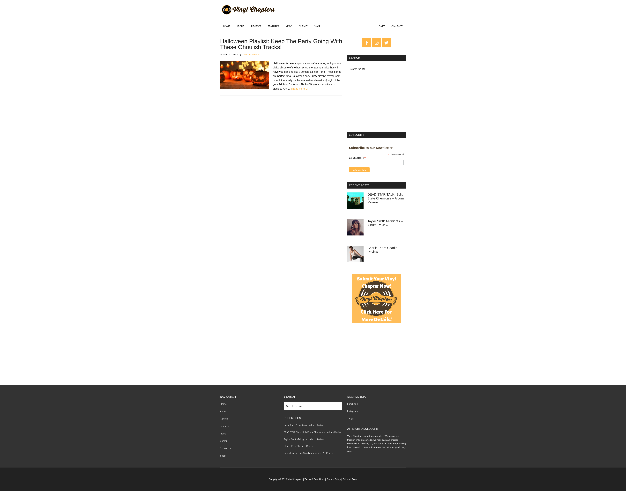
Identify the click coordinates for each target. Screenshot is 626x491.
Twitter (350, 419)
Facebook (352, 404)
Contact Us (225, 448)
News (223, 433)
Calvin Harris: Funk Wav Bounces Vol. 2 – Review (308, 453)
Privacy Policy (334, 479)
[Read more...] (299, 88)
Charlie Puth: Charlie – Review (298, 446)
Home (223, 404)
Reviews (224, 419)
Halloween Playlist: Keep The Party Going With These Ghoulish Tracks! (281, 44)
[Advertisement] (376, 102)
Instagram (352, 411)
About (223, 411)
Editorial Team (350, 479)
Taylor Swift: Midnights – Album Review (304, 439)
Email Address (357, 157)
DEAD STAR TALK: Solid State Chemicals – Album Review (385, 198)
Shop (223, 455)
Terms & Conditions (315, 479)
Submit (223, 441)
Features (224, 426)
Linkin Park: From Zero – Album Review (304, 425)
